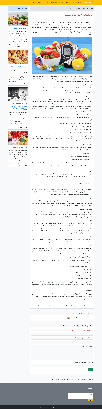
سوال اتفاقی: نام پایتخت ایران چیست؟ (83, 362)
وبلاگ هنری (45, 2)
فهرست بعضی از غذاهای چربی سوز (19, 147)
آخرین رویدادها (37, 2)
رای (68, 318)
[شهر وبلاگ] (88, 2)
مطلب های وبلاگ (77, 2)
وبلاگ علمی (61, 2)
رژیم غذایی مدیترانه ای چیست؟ (20, 28)
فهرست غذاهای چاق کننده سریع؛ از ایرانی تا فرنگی (18, 66)
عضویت (90, 400)
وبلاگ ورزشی (68, 2)
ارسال (90, 370)
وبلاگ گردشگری (53, 2)
